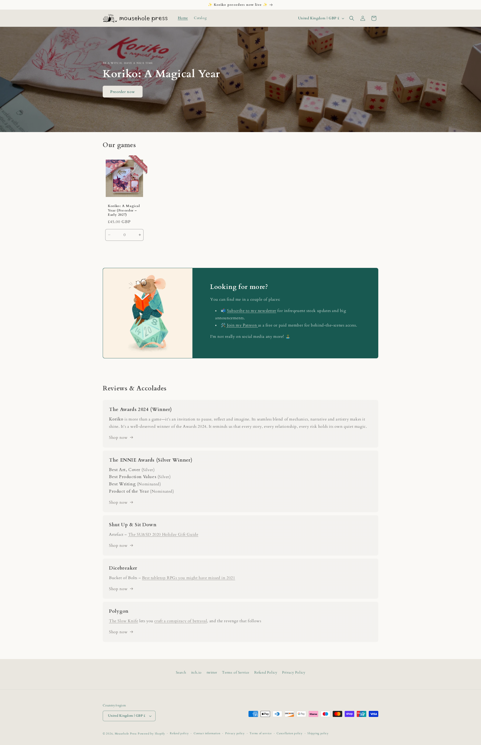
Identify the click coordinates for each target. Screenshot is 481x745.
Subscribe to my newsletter (251, 310)
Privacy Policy (293, 672)
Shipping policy (318, 733)
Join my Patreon (242, 325)
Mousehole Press (126, 733)
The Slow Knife (123, 621)
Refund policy (179, 733)
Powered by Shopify (151, 733)
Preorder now (122, 91)
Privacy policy (235, 733)
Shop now (118, 437)
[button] (351, 18)
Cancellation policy (289, 733)
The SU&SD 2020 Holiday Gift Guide (163, 534)
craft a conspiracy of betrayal (180, 621)
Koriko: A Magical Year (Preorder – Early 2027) (124, 210)
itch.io (196, 672)
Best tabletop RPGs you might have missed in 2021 (188, 578)
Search (181, 672)
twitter (212, 672)
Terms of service (261, 733)
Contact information (207, 733)
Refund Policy (265, 672)
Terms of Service (235, 672)
